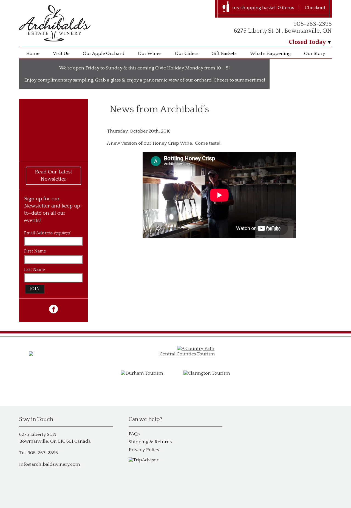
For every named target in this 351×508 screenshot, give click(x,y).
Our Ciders (186, 53)
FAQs (134, 434)
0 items (286, 7)
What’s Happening (270, 53)
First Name (35, 251)
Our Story (314, 53)
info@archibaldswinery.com (49, 464)
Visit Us (61, 53)
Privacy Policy (144, 450)
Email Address (47, 233)
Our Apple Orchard (103, 53)
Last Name (34, 269)
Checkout (315, 7)
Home (32, 53)
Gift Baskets (224, 53)
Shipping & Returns (150, 442)
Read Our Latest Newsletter (53, 175)
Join (35, 289)
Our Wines (149, 53)
